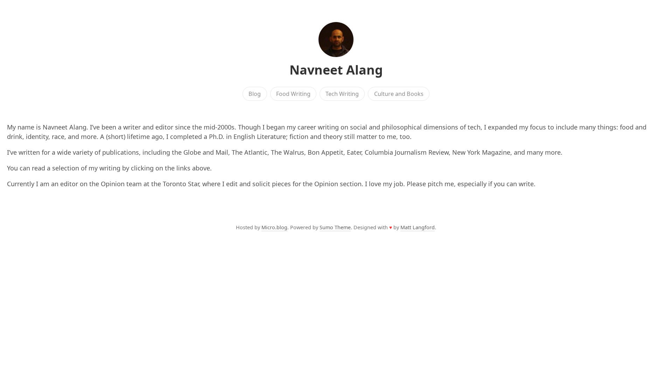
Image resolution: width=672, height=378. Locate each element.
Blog (254, 94)
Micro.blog (274, 227)
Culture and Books (399, 94)
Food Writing (293, 94)
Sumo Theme (335, 227)
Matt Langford (417, 227)
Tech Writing (342, 94)
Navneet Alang (336, 69)
